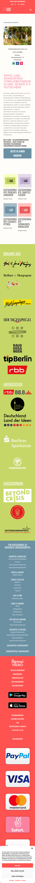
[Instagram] (12, 5)
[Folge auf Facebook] (17, 63)
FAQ (17, 723)
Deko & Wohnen (17, 638)
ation (25, 559)
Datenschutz (11, 880)
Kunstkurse (17, 588)
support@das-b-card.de (17, 726)
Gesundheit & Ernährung (17, 565)
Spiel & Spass (17, 575)
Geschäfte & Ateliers (17, 629)
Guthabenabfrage (17, 715)
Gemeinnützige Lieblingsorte (11, 22)
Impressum (23, 880)
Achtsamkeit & (14, 559)
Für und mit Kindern (17, 619)
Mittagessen (17, 609)
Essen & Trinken (17, 603)
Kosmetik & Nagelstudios (17, 567)
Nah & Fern (17, 595)
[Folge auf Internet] (13, 63)
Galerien (18, 582)
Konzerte (17, 585)
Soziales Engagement (17, 670)
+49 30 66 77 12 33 (17, 730)
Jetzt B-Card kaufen (17, 153)
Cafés (18, 606)
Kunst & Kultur (17, 579)
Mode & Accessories (17, 632)
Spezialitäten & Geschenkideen (17, 635)
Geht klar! (17, 865)
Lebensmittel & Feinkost (17, 641)
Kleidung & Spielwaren (17, 625)
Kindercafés (17, 622)
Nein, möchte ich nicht (17, 871)
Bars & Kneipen (17, 615)
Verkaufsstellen (17, 678)
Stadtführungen (17, 598)
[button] (32, 848)
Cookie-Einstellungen (18, 876)
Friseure (17, 562)
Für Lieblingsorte (17, 682)
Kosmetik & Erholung (17, 556)
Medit (21, 559)
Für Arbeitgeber (17, 685)
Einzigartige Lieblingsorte (17, 645)
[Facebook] (15, 5)
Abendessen (17, 612)
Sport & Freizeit (17, 572)
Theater (17, 591)
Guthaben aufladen (17, 719)
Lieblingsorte (17, 674)
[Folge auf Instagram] (21, 63)
